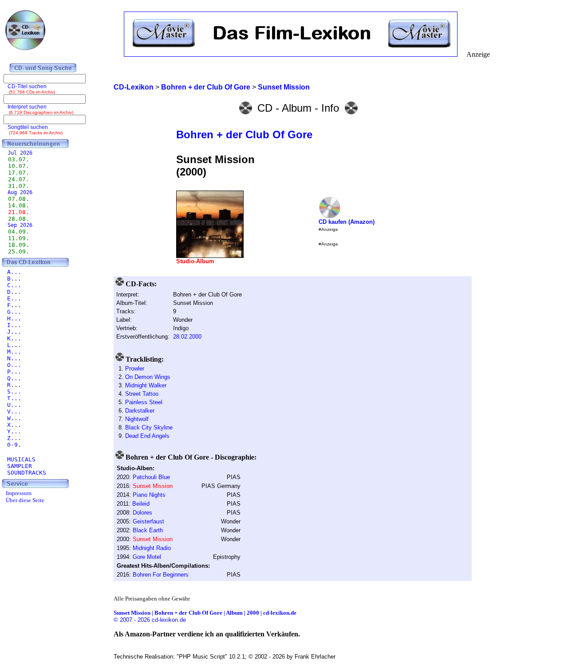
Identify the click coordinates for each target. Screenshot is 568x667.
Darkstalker (139, 410)
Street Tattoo (141, 393)
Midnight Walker (145, 385)
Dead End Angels (147, 436)
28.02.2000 (187, 336)
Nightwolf (137, 419)
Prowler (134, 368)
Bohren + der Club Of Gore (244, 134)
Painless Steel (143, 402)
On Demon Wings (147, 377)
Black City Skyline (149, 427)
